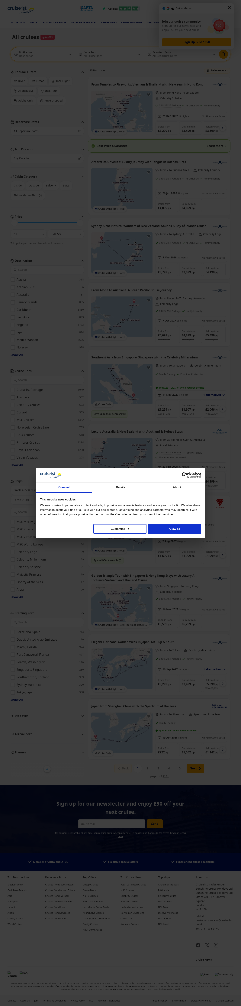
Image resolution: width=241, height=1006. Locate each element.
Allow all (174, 528)
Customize (118, 528)
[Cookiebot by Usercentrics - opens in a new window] (184, 475)
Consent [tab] (64, 487)
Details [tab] (120, 487)
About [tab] (177, 487)
